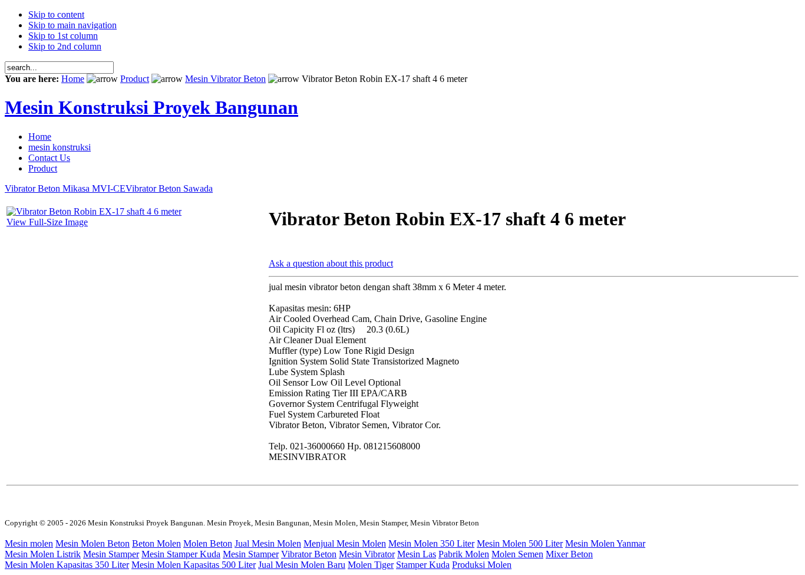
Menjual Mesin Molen (344, 543)
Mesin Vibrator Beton (225, 79)
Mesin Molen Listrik (43, 554)
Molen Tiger (371, 565)
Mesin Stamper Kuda (180, 554)
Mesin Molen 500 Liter (520, 543)
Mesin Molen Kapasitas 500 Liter (193, 565)
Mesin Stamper (111, 554)
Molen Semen (517, 554)
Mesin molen (29, 543)
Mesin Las (416, 554)
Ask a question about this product (331, 263)
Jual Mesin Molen (268, 543)
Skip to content (56, 14)
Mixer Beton (569, 554)
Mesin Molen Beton (92, 543)
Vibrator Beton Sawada (169, 188)
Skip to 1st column (63, 36)
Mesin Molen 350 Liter (431, 543)
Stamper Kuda (423, 565)
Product (134, 79)
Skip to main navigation (72, 25)
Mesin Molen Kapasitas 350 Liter (67, 565)
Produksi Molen (482, 565)
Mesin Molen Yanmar (605, 543)
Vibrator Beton (308, 554)
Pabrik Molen (463, 554)
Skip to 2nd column (64, 46)
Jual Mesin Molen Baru (301, 565)
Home (72, 79)
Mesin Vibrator (367, 554)
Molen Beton (207, 543)
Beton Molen (156, 543)
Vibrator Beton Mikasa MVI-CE (65, 188)
